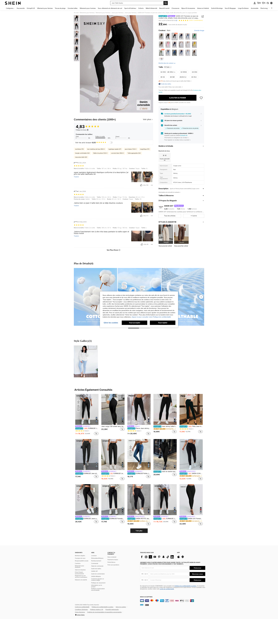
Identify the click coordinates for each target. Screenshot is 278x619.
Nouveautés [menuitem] (21, 8)
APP (178, 552)
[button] (267, 3)
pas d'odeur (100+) (130, 149)
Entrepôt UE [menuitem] (31, 8)
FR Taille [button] (166, 67)
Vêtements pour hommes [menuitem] (88, 8)
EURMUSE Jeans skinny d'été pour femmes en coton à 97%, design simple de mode (87, 518)
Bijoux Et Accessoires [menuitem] (188, 8)
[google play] (182, 558)
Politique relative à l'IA (96, 609)
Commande (94, 563)
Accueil (76, 12)
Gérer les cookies (121, 607)
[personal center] (254, 3)
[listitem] (166, 234)
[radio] (161, 36)
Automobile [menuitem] (254, 8)
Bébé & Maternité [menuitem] (151, 8)
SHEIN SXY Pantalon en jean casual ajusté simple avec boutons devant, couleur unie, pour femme (191, 518)
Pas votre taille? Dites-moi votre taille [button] (170, 87)
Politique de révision (81, 130)
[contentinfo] (172, 600)
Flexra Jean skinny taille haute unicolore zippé (139, 428)
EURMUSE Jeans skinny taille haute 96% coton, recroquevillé (165, 518)
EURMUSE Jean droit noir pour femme (113, 473)
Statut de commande (97, 566)
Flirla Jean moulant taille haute (191, 426)
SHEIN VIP (94, 571)
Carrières (77, 563)
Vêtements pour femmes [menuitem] (45, 8)
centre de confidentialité (167, 589)
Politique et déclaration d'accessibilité (98, 589)
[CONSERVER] (201, 98)
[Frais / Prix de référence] (167, 24)
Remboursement (96, 561)
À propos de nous (80, 558)
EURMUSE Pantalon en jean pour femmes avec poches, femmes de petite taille (113, 518)
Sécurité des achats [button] (170, 125)
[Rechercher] (165, 3)
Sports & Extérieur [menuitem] (130, 8)
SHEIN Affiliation (96, 576)
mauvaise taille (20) (81, 157)
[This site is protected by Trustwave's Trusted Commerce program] (141, 605)
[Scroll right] (271, 8)
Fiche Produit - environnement (79, 573)
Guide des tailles (96, 568)
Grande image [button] (199, 30)
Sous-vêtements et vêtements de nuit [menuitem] (110, 8)
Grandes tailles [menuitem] (72, 8)
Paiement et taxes (113, 559)
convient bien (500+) (117, 153)
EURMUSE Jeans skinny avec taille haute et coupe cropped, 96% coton (87, 428)
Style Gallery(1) (83, 340)
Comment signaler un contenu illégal (97, 579)
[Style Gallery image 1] (86, 361)
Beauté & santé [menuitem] (164, 8)
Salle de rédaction (80, 570)
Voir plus (139, 531)
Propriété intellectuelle (112, 609)
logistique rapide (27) (114, 149)
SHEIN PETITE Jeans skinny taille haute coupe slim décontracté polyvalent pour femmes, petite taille (139, 518)
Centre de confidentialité (82, 607)
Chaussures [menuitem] (175, 8)
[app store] (178, 558)
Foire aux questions (113, 565)
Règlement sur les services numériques (81, 576)
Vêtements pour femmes (87, 12)
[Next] (201, 297)
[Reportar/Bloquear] (152, 185)
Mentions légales (80, 555)
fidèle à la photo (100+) (100, 153)
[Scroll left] (269, 8)
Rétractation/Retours (97, 558)
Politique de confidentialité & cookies (185, 586)
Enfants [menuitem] (141, 8)
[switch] (111, 142)
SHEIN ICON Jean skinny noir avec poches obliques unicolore (191, 473)
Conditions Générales (81, 609)
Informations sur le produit (96, 586)
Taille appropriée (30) (134, 153)
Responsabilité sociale (81, 561)
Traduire (76, 177)
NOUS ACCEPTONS (146, 597)
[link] (259, 3)
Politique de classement (98, 583)
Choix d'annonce (80, 612)
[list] (157, 556)
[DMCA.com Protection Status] (147, 605)
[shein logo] (13, 3)
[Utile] (141, 185)
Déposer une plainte (81, 580)
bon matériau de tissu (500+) (96, 149)
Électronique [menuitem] (265, 8)
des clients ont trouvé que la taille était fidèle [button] (175, 81)
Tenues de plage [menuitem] (60, 8)
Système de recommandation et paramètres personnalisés (104, 612)
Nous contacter (112, 557)
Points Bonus (111, 562)
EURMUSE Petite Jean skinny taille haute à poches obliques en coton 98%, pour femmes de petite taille (139, 473)
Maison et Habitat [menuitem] (203, 8)
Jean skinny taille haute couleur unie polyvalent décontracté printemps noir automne (165, 426)
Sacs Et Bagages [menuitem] (230, 8)
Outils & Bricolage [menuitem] (217, 8)
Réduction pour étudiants (79, 566)
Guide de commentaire (98, 574)
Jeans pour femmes (117, 12)
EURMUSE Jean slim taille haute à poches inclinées (87, 473)
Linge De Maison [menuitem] (243, 8)
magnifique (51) (144, 149)
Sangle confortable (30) (82, 153)
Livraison (94, 555)
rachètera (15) (79, 149)
